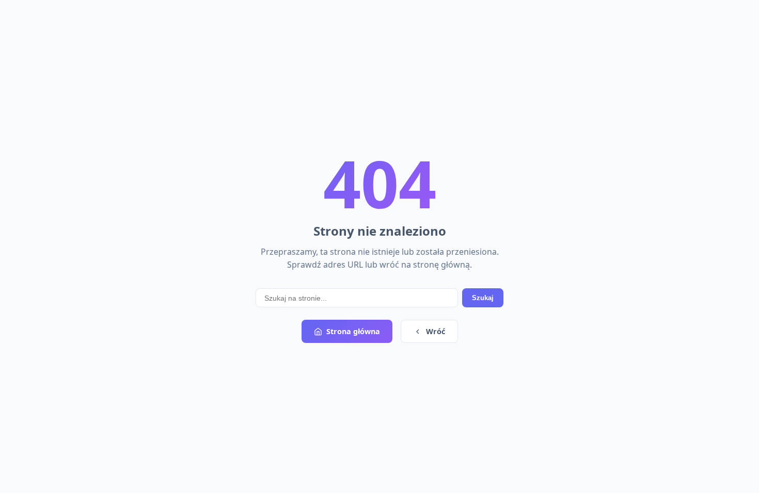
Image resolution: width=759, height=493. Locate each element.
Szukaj (483, 298)
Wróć (435, 331)
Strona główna (353, 331)
